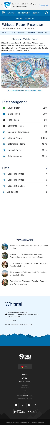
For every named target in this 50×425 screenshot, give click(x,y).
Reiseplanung (24, 13)
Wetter (11, 13)
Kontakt (25, 375)
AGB (25, 390)
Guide (5, 33)
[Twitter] (22, 405)
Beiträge (36, 13)
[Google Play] (19, 411)
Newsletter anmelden (25, 382)
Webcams (42, 33)
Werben (25, 378)
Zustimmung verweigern (25, 398)
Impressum (25, 385)
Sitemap (25, 393)
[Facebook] (35, 405)
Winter (19, 18)
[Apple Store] (32, 411)
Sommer (28, 18)
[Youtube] (16, 405)
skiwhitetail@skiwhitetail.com (19, 324)
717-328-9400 (10, 320)
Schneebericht (18, 33)
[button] (46, 13)
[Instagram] (28, 405)
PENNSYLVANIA (8, 28)
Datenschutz (25, 388)
